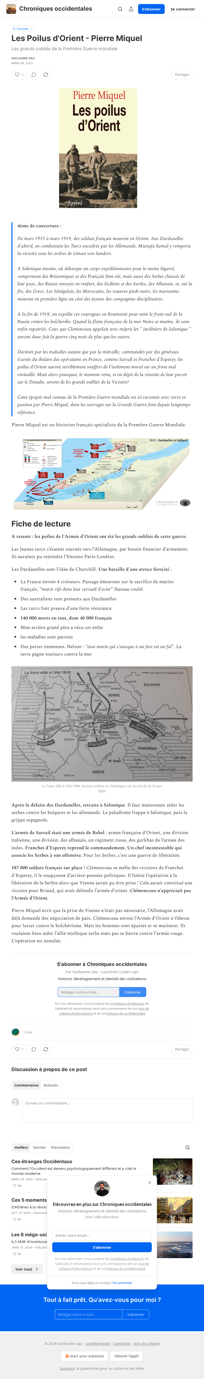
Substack (66, 1368)
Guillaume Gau (23, 58)
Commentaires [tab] (26, 1085)
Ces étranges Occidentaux (41, 1161)
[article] (102, 1173)
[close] (150, 1183)
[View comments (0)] (34, 75)
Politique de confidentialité (125, 1268)
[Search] (120, 9)
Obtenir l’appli (126, 1356)
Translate (22, 29)
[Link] (4, 524)
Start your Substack (87, 1356)
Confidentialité (98, 1343)
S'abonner (151, 8)
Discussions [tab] (60, 1147)
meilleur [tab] (21, 1147)
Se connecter (183, 8)
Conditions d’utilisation (127, 1258)
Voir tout (23, 1269)
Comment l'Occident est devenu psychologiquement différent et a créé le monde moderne (73, 1171)
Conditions (122, 1343)
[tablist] (36, 1085)
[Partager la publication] (131, 9)
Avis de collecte (146, 1343)
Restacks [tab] (51, 1085)
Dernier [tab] (39, 1147)
